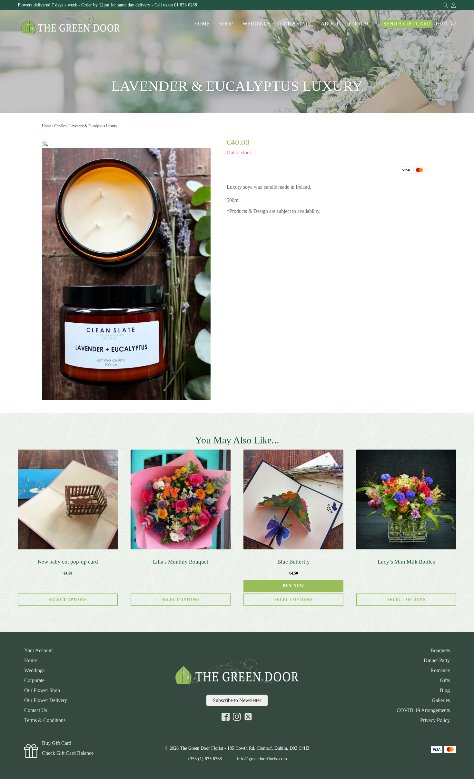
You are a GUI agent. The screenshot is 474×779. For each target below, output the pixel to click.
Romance (440, 670)
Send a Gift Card (407, 23)
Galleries (441, 700)
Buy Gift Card (56, 743)
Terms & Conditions (44, 720)
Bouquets (440, 650)
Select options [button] (293, 599)
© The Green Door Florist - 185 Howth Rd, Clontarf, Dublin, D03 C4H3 (237, 748)
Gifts (445, 680)
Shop (226, 23)
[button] (45, 143)
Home (202, 23)
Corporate (295, 23)
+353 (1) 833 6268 (204, 758)
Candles (60, 126)
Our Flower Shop (42, 690)
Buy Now (293, 586)
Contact (361, 23)
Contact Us (35, 710)
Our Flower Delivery (45, 700)
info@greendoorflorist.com (262, 758)
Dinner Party (437, 660)
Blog (445, 690)
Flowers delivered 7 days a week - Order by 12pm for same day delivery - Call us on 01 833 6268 (107, 5)
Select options (68, 599)
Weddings (256, 23)
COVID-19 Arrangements (423, 710)
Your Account (38, 650)
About (330, 23)
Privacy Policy (435, 720)
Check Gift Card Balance (68, 753)
